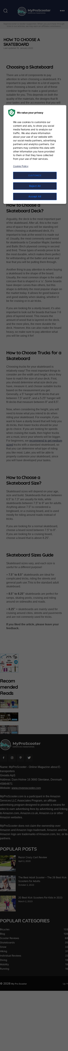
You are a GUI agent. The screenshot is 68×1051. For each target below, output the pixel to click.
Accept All (34, 196)
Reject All (35, 185)
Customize (34, 175)
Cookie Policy (20, 166)
